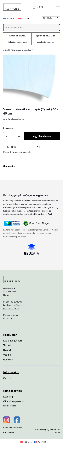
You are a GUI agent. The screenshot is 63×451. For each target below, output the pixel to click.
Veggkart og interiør (46, 41)
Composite (9, 166)
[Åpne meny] (58, 7)
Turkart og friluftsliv (17, 35)
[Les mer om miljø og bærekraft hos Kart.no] (12, 223)
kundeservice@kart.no (13, 305)
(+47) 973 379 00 (11, 308)
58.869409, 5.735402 (12, 301)
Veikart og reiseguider (17, 41)
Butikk (7, 50)
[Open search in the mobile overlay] (31, 27)
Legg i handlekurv (41, 136)
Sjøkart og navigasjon (45, 35)
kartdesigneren (33, 210)
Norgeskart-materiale (21, 50)
